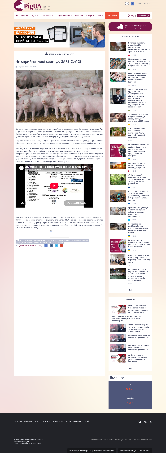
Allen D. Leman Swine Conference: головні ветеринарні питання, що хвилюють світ (138, 308)
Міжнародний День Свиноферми (135, 450)
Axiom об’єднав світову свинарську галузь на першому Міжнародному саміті (139, 258)
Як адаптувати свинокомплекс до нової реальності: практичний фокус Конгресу (139, 243)
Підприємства (63, 15)
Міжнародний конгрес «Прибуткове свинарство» (91, 450)
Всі (130, 290)
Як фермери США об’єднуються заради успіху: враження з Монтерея (137, 358)
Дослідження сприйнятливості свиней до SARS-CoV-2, (36, 243)
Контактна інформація (114, 440)
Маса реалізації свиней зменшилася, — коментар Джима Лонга (138, 347)
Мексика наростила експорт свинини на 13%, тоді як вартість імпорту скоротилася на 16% (139, 62)
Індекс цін (119, 378)
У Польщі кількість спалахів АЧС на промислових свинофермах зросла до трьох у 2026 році (139, 47)
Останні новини (130, 37)
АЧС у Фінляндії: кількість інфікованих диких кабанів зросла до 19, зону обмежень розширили (139, 179)
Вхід (132, 16)
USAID (60, 243)
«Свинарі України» (65, 159)
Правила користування (143, 440)
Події (86, 421)
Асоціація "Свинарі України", (35, 240)
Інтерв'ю (90, 15)
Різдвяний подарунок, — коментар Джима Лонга (139, 336)
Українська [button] (144, 3)
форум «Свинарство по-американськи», (73, 240)
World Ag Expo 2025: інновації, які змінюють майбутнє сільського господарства (126, 318)
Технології (47, 15)
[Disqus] (59, 278)
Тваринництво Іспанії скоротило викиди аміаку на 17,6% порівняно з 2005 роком (138, 117)
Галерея (79, 15)
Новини (25, 15)
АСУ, (21, 240)
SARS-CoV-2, (52, 240)
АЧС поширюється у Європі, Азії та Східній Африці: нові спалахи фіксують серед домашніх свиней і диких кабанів (138, 274)
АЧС (100, 15)
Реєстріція (144, 16)
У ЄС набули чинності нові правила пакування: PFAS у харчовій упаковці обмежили (137, 132)
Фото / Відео (75, 421)
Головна (18, 421)
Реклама (128, 440)
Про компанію (96, 440)
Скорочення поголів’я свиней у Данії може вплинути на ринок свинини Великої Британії (137, 77)
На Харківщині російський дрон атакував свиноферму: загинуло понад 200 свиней (138, 228)
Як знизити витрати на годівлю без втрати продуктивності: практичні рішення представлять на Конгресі (138, 150)
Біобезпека (111, 15)
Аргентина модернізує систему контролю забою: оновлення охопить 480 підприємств (138, 211)
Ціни (34, 15)
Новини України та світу (61, 54)
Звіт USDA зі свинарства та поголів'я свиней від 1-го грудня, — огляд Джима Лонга (139, 328)
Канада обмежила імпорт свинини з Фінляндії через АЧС (137, 165)
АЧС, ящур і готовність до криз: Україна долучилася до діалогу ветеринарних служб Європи (138, 195)
